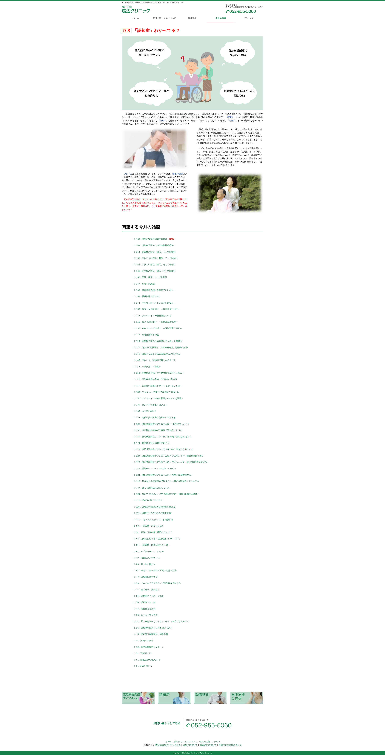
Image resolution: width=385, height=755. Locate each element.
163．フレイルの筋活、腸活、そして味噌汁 (157, 258)
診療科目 (192, 18)
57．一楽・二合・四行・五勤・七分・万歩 (156, 570)
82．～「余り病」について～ (150, 551)
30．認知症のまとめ (146, 602)
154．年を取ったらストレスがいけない (155, 303)
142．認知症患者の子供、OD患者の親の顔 (156, 379)
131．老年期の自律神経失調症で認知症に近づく (159, 430)
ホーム (136, 18)
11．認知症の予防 (144, 640)
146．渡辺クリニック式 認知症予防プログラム (158, 354)
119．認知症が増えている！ (149, 500)
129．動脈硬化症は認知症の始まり (152, 443)
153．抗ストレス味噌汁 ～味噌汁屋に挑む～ (158, 309)
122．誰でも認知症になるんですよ (152, 487)
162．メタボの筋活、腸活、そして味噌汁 (156, 264)
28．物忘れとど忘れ (146, 608)
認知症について (190, 745)
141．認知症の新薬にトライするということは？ (159, 385)
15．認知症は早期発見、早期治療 (152, 634)
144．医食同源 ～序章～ (148, 366)
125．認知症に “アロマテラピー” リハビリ (156, 468)
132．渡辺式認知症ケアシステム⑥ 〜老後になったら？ (162, 424)
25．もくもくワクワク (147, 615)
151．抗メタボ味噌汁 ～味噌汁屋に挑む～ (157, 322)
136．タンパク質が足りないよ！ (151, 404)
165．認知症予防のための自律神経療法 (155, 245)
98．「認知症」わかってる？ (150, 526)
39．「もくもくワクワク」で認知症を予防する (158, 583)
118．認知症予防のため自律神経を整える (155, 507)
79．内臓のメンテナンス (148, 557)
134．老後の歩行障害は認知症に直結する (156, 417)
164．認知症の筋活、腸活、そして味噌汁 (156, 252)
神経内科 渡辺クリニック (136, 9)
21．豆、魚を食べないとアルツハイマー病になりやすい (162, 621)
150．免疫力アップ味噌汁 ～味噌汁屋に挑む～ (159, 328)
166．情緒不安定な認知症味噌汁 (151, 239)
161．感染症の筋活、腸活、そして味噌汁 (156, 271)
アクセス (249, 18)
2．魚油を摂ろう (144, 666)
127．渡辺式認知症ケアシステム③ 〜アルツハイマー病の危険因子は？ (170, 456)
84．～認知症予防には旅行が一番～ (153, 545)
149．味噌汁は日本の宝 (147, 334)
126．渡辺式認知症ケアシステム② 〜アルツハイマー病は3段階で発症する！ (172, 462)
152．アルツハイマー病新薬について (153, 315)
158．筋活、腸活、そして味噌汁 (151, 277)
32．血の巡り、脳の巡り (148, 589)
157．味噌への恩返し (146, 284)
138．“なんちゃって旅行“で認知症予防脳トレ (157, 392)
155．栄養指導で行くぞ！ (148, 296)
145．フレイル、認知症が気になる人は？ (156, 360)
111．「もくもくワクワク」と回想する (154, 519)
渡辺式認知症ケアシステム (168, 745)
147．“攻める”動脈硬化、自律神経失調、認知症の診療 (162, 347)
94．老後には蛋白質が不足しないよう (154, 532)
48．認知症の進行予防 (147, 577)
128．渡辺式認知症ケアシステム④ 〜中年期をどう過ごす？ (164, 449)
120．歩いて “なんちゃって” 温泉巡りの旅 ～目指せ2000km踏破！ (167, 494)
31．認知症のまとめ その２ (150, 596)
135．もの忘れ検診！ (146, 411)
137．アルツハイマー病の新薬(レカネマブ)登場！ (159, 398)
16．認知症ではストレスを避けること (154, 628)
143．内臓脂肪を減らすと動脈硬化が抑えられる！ (160, 373)
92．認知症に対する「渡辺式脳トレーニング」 (158, 538)
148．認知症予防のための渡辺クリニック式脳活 (159, 341)
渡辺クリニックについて (164, 18)
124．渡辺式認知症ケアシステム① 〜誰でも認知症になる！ (164, 475)
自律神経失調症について (230, 745)
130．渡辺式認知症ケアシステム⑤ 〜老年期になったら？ (163, 436)
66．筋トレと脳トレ (146, 564)
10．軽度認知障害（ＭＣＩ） (150, 647)
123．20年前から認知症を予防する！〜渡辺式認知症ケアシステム (167, 481)
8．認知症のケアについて (148, 660)
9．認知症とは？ (144, 653)
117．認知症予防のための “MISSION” (154, 513)
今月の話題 (221, 18)
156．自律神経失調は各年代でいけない (155, 290)
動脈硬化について (208, 745)
